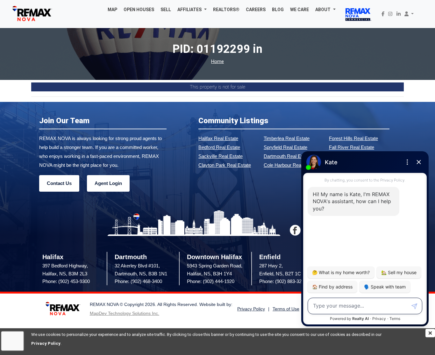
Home (217, 61)
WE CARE (299, 9)
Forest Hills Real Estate (353, 138)
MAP (112, 9)
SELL (165, 9)
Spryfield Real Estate (285, 147)
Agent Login (108, 183)
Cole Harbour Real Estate (290, 165)
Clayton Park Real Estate (224, 165)
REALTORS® (226, 9)
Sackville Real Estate (220, 156)
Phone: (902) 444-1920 (210, 281)
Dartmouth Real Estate (287, 156)
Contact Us (59, 183)
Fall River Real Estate (351, 147)
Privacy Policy (46, 343)
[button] (192, 10)
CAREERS (256, 9)
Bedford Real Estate (219, 147)
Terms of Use (286, 309)
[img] (430, 333)
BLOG (278, 9)
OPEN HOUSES (139, 9)
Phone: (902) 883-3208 (283, 281)
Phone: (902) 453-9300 (66, 281)
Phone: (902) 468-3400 (138, 281)
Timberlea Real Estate (287, 138)
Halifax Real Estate (218, 138)
